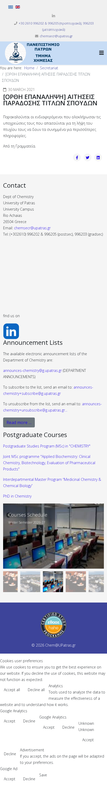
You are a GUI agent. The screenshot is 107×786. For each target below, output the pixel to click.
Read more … (18, 422)
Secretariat (49, 67)
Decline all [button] (36, 689)
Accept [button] (9, 721)
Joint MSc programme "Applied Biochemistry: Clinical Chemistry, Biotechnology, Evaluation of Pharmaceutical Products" (49, 462)
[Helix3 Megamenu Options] (101, 52)
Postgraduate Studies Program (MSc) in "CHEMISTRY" (46, 446)
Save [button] (43, 774)
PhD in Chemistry (17, 496)
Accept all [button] (12, 689)
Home (29, 67)
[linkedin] (53, 15)
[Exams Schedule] (53, 536)
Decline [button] (29, 721)
